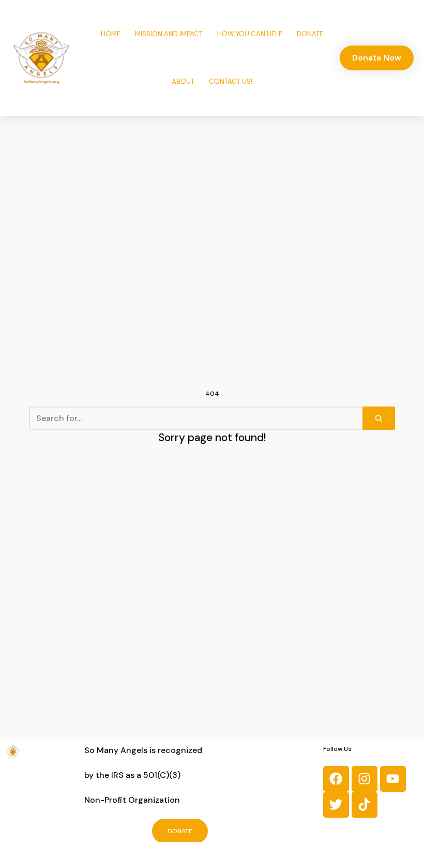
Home (110, 33)
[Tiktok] (364, 805)
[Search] (378, 418)
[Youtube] (393, 779)
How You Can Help (249, 33)
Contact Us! (230, 81)
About (183, 81)
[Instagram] (364, 779)
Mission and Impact (169, 33)
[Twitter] (336, 805)
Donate (310, 33)
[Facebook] (336, 779)
